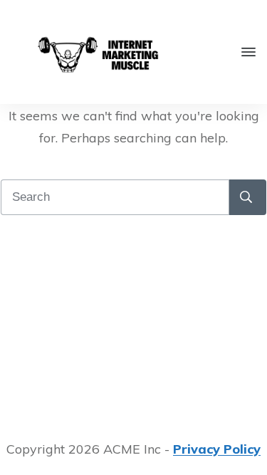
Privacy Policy (217, 449)
